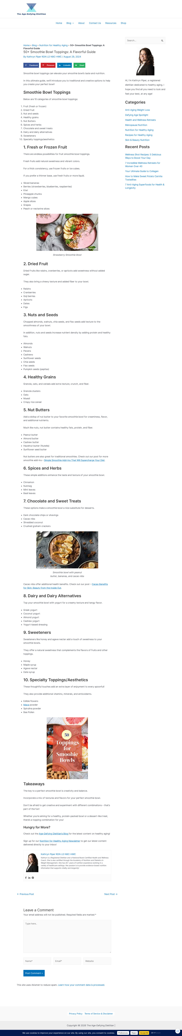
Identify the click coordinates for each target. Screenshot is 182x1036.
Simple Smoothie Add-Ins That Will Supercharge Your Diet (74, 460)
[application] (72, 23)
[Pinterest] (33, 878)
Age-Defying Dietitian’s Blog (54, 833)
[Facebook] (26, 878)
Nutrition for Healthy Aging (53, 45)
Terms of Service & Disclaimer (99, 1014)
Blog (34, 45)
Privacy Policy (75, 1014)
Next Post (110, 894)
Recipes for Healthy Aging (138, 135)
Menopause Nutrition (136, 125)
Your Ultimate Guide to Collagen (142, 171)
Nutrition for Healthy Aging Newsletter (60, 841)
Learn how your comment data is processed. (81, 985)
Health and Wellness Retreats (140, 120)
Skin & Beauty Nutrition (137, 140)
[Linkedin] (29, 878)
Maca (26, 704)
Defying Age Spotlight (136, 115)
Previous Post (25, 894)
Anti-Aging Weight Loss (137, 110)
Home (26, 45)
